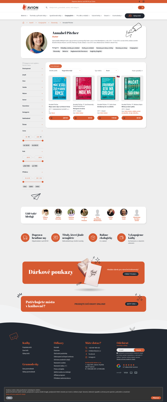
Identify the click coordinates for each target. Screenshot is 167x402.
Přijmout (156, 398)
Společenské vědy (55, 15)
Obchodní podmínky (60, 353)
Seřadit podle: (53, 70)
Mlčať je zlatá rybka (128, 107)
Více (9, 398)
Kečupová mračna (79, 108)
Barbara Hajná (138, 104)
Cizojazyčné (69, 15)
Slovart (79, 111)
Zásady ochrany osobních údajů (126, 359)
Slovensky (54, 23)
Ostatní (106, 15)
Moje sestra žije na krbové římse (59, 107)
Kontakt (56, 347)
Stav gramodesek (28, 369)
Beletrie (23, 15)
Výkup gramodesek (28, 372)
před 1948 (26, 166)
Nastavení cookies (60, 363)
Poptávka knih (27, 347)
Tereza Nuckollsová (79, 106)
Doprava (56, 350)
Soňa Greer (112, 104)
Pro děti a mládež (82, 15)
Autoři (31, 23)
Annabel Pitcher (53, 104)
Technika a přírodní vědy (38, 15)
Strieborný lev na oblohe (105, 107)
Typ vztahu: (98, 70)
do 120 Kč (26, 145)
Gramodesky (116, 15)
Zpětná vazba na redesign (62, 372)
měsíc (37, 186)
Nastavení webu (60, 366)
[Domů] (23, 23)
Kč (29, 136)
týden (31, 186)
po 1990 (34, 166)
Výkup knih (26, 353)
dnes (24, 186)
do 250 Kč (35, 145)
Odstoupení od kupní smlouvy (63, 356)
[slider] (23, 140)
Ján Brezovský (89, 104)
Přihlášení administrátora (62, 378)
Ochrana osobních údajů (62, 360)
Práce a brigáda (59, 369)
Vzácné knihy (96, 15)
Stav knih (25, 350)
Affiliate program (59, 375)
